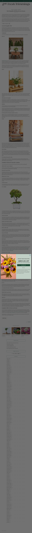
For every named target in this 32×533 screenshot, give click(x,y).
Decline (23, 267)
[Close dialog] (30, 255)
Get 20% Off (24, 265)
